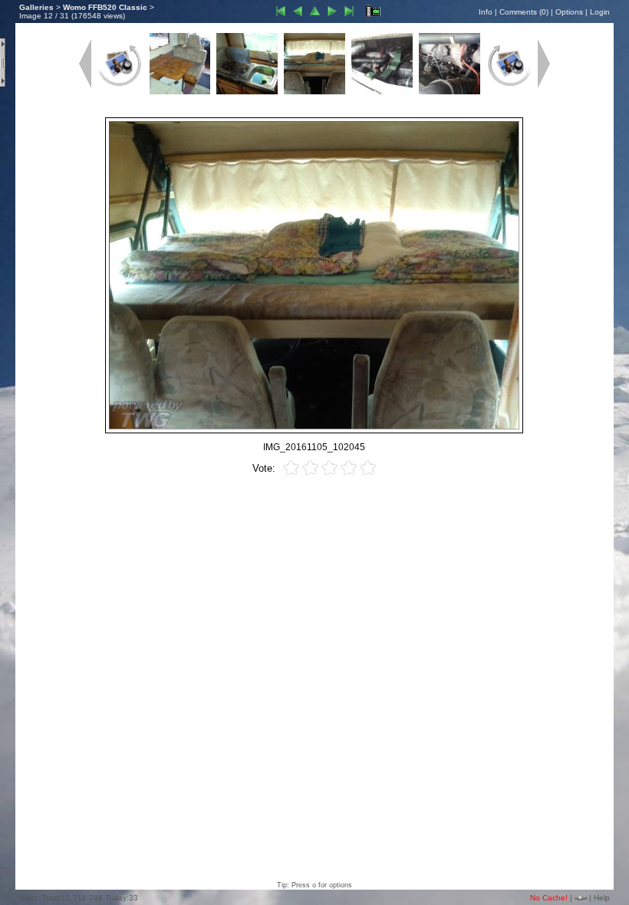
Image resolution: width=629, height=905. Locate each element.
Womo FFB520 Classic (105, 7)
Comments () (523, 12)
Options (569, 12)
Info (485, 12)
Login (600, 12)
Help (602, 897)
